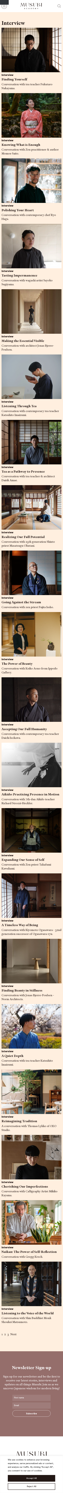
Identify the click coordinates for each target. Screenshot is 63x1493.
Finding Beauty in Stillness (22, 990)
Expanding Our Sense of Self (23, 860)
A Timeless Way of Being (20, 925)
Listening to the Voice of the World (28, 1313)
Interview (7, 75)
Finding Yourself (14, 79)
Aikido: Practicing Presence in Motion (30, 794)
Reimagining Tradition (19, 1121)
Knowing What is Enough (21, 145)
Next (13, 1334)
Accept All (31, 1478)
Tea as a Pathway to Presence (23, 471)
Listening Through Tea (19, 406)
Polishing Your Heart (18, 210)
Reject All (31, 1486)
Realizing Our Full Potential (23, 537)
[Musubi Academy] (31, 6)
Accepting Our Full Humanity (24, 729)
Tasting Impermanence (19, 275)
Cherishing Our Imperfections (25, 1186)
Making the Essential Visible (23, 341)
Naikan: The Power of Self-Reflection (29, 1252)
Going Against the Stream (21, 602)
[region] (31, 1474)
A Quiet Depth (12, 1056)
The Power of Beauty (17, 664)
